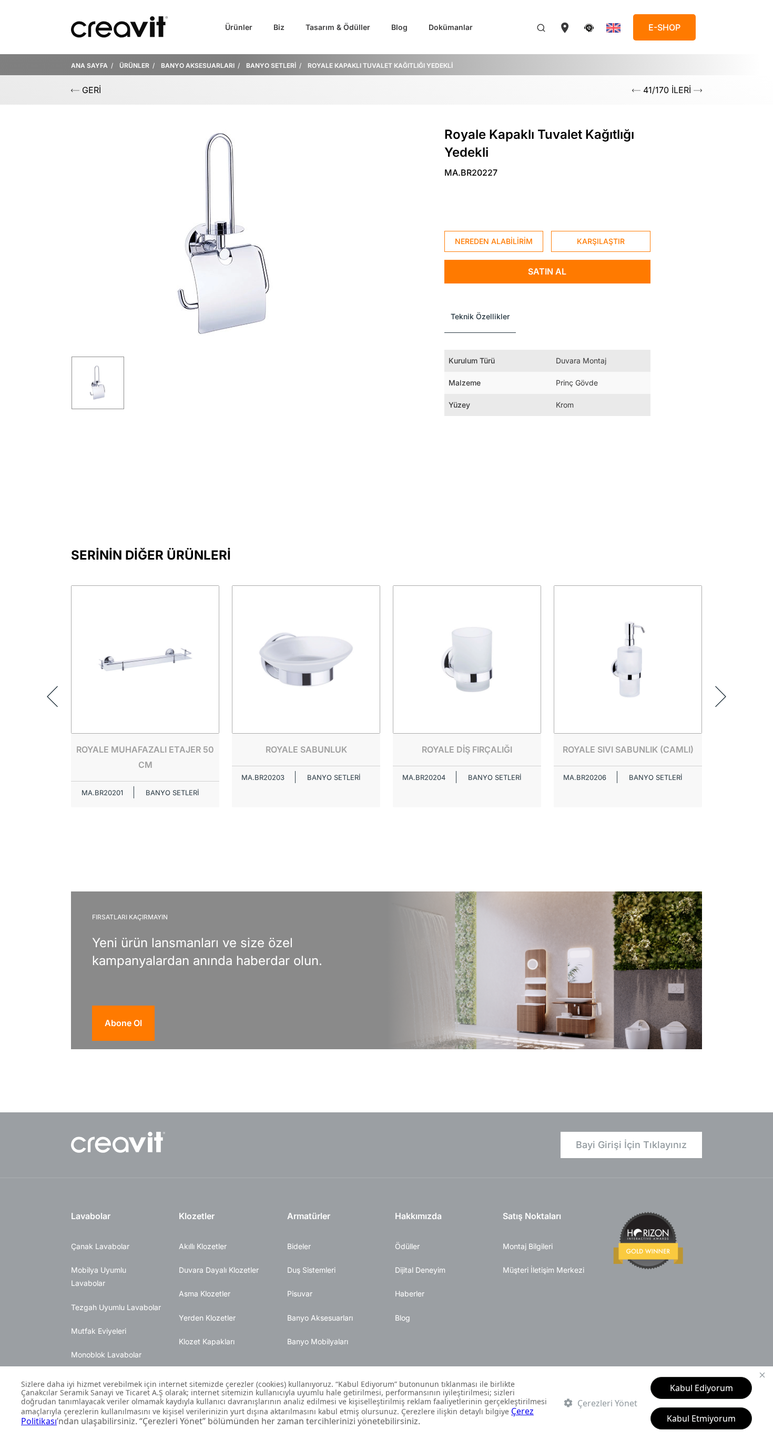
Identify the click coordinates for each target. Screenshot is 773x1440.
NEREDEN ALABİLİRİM (494, 241)
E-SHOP (664, 27)
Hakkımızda (418, 1216)
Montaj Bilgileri (528, 1246)
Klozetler (197, 1216)
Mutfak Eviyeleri (98, 1330)
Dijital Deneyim (420, 1269)
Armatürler (308, 1216)
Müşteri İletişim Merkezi (543, 1269)
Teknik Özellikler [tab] (480, 316)
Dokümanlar (451, 27)
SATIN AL (547, 271)
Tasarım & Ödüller (338, 27)
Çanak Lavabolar (100, 1246)
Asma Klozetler (204, 1293)
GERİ (90, 90)
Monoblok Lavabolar (106, 1354)
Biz (278, 27)
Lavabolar (90, 1216)
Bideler (299, 1246)
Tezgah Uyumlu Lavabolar (116, 1307)
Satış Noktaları (532, 1216)
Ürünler (238, 27)
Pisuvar (299, 1293)
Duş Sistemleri (311, 1269)
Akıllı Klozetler (203, 1246)
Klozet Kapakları (207, 1341)
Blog (399, 27)
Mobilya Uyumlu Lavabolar (98, 1276)
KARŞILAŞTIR (601, 241)
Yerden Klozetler (207, 1317)
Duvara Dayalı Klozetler (219, 1269)
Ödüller (407, 1246)
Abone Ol (123, 1023)
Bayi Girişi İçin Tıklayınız (631, 1144)
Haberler (409, 1293)
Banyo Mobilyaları (317, 1341)
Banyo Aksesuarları (320, 1317)
